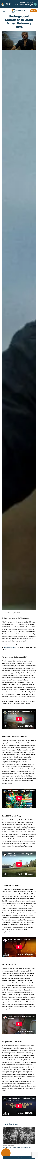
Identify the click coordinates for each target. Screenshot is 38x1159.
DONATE (33, 11)
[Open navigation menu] (4, 10)
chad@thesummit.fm (11, 647)
